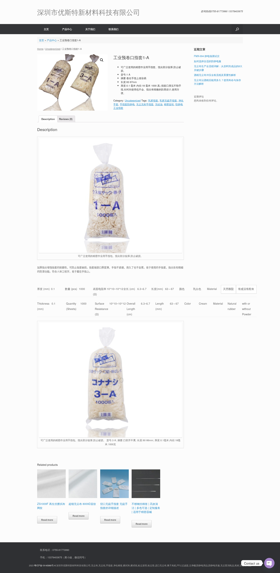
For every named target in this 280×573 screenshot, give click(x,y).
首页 (41, 40)
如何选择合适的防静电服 (207, 61)
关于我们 (90, 29)
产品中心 (67, 29)
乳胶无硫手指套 (168, 100)
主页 (46, 29)
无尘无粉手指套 (145, 104)
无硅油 (158, 104)
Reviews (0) (65, 119)
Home (40, 48)
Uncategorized (52, 48)
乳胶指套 (153, 100)
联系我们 (113, 29)
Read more (47, 519)
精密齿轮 (169, 104)
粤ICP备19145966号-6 (45, 565)
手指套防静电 (127, 104)
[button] (237, 29)
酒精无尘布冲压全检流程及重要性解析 (215, 75)
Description (48, 119)
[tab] (48, 119)
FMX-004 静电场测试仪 (206, 56)
